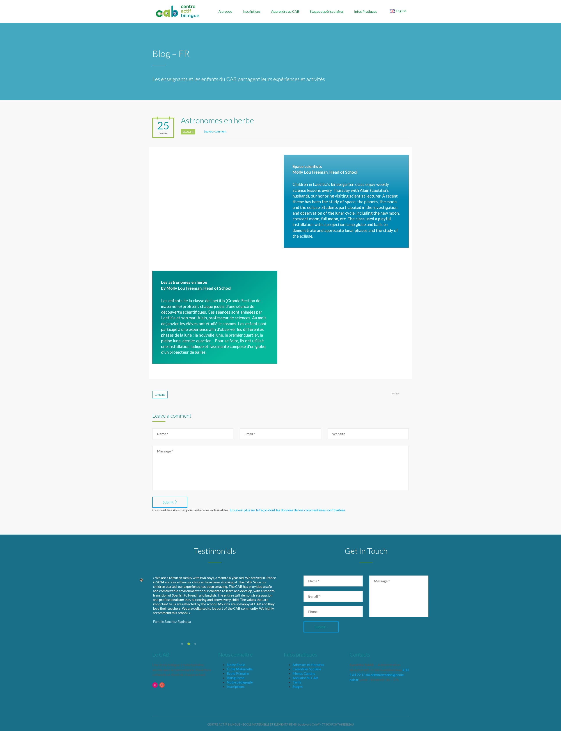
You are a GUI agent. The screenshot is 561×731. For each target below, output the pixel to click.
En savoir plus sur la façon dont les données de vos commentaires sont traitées (287, 510)
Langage (160, 394)
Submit (168, 502)
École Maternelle (239, 669)
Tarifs (297, 682)
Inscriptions (252, 11)
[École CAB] (177, 11)
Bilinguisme (235, 678)
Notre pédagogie (240, 682)
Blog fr (188, 131)
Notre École (236, 664)
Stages (298, 686)
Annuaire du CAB (305, 678)
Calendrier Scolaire (307, 669)
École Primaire (238, 673)
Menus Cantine (304, 673)
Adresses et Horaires (308, 664)
